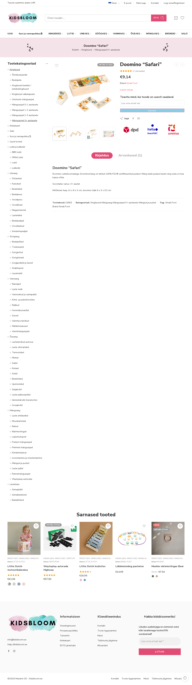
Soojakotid (17, 405)
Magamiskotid (19, 210)
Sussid (15, 315)
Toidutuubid (18, 246)
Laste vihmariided (20, 347)
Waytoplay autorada (22, 478)
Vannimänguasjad (20, 331)
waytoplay (54, 561)
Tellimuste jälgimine (107, 640)
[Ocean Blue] (19, 584)
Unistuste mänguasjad (23, 99)
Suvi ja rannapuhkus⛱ (31, 33)
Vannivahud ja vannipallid (24, 294)
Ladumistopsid (19, 436)
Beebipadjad (18, 220)
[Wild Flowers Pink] (24, 584)
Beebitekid (17, 188)
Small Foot (131, 83)
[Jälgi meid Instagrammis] (14, 651)
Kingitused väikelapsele (23, 94)
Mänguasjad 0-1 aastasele (25, 104)
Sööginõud (17, 252)
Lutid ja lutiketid (17, 146)
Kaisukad (16, 183)
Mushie (160, 561)
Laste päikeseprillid (21, 394)
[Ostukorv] (176, 18)
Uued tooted (16, 141)
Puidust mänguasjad (22, 441)
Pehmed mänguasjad (22, 447)
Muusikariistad (19, 421)
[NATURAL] (156, 576)
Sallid (14, 363)
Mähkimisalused (20, 326)
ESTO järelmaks (68, 645)
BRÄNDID (170, 33)
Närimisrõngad (19, 431)
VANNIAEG (119, 33)
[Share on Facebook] (133, 118)
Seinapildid (17, 489)
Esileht (75, 49)
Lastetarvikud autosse (22, 341)
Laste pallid (17, 468)
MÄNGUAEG (152, 33)
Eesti (114, 2)
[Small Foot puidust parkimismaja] (182, 64)
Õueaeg (14, 336)
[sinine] (84, 580)
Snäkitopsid (17, 268)
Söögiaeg (14, 236)
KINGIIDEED (55, 33)
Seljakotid (17, 389)
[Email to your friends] (138, 118)
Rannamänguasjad (21, 473)
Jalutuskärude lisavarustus (24, 399)
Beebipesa (17, 194)
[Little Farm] (9, 584)
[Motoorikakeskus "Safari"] (176, 64)
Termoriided (18, 352)
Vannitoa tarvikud (20, 320)
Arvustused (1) (130, 155)
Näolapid (16, 283)
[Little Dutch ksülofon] (96, 538)
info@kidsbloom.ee (17, 639)
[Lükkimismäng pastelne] (132, 538)
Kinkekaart (15, 125)
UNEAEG (84, 33)
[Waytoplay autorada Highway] (60, 538)
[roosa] (81, 580)
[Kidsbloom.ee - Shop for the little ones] (23, 18)
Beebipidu (16, 80)
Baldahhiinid (18, 499)
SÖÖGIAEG (101, 33)
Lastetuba (14, 484)
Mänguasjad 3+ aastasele (107, 49)
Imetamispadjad (19, 231)
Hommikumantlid (20, 310)
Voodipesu (17, 199)
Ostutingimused (67, 625)
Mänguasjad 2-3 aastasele (25, 115)
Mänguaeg (107, 202)
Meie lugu (141, 2)
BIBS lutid (16, 152)
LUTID (70, 33)
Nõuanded (103, 645)
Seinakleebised (19, 494)
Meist (100, 635)
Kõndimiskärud (19, 452)
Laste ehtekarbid (20, 415)
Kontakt (155, 2)
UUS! (10, 33)
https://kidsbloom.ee (17, 644)
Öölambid (17, 178)
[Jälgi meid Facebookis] (9, 651)
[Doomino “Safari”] (84, 93)
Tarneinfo (65, 635)
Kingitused (87, 49)
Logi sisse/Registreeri (174, 2)
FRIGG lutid (17, 157)
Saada (152, 111)
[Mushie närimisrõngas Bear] (168, 538)
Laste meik (17, 289)
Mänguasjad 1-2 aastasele (25, 109)
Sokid (14, 373)
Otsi (156, 17)
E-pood (127, 2)
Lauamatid (17, 273)
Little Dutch (19, 561)
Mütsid (15, 357)
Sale (12, 130)
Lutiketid (16, 167)
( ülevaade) (139, 71)
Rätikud (15, 305)
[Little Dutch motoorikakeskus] (24, 538)
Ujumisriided (18, 384)
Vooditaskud (18, 225)
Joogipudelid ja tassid (22, 262)
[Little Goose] (14, 584)
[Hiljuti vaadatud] (185, 678)
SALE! (184, 33)
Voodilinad (17, 204)
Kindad (15, 368)
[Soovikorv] (56, 65)
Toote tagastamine (107, 630)
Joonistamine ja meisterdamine (27, 457)
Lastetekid (17, 215)
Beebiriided (17, 378)
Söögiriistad (18, 257)
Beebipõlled (18, 241)
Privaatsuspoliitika (69, 630)
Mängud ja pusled (147, 202)
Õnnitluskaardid (19, 74)
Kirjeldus (102, 155)
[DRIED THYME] (153, 576)
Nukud (15, 426)
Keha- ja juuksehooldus (23, 299)
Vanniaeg (14, 278)
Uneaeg (13, 173)
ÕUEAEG (135, 33)
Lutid (14, 162)
